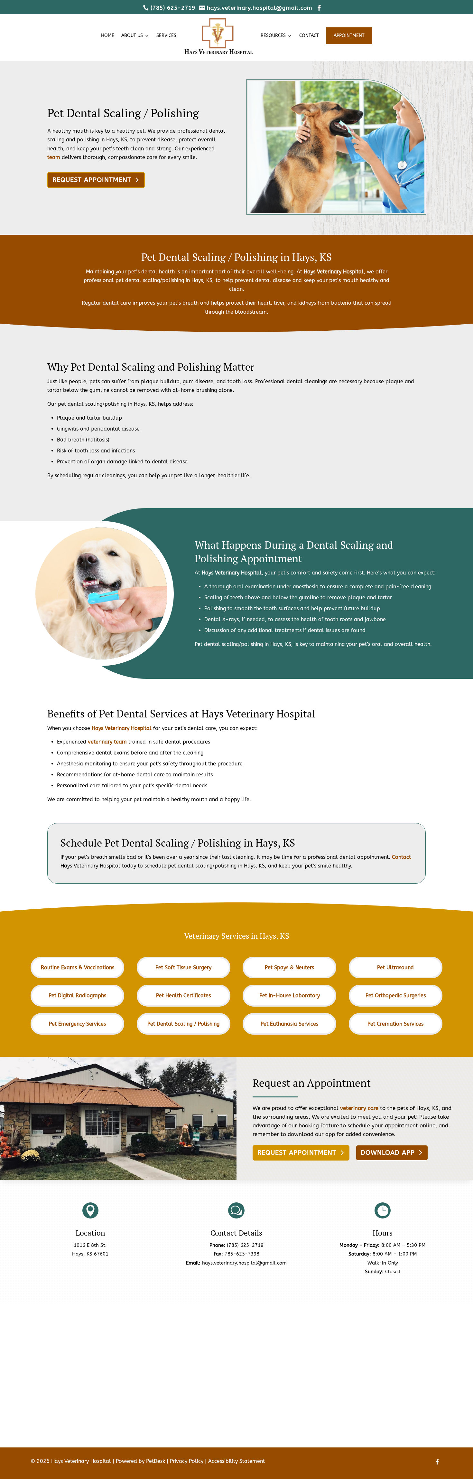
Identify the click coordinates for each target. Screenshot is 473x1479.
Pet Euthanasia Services (289, 1024)
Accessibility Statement (236, 1461)
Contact (309, 35)
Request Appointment (91, 180)
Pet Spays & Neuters (289, 967)
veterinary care (359, 1108)
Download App (388, 1152)
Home (107, 35)
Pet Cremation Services (395, 1024)
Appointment (349, 35)
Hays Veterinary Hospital (334, 272)
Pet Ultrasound (395, 967)
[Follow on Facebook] (437, 1462)
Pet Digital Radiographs (77, 995)
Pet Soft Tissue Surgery (183, 967)
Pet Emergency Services (77, 1024)
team (53, 157)
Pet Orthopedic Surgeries (396, 995)
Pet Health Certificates (183, 995)
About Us (132, 35)
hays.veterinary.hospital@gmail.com (244, 1263)
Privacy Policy (186, 1461)
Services (166, 35)
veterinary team (107, 742)
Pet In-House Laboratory (289, 995)
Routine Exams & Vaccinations (77, 967)
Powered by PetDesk (140, 1461)
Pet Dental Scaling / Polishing (183, 1024)
